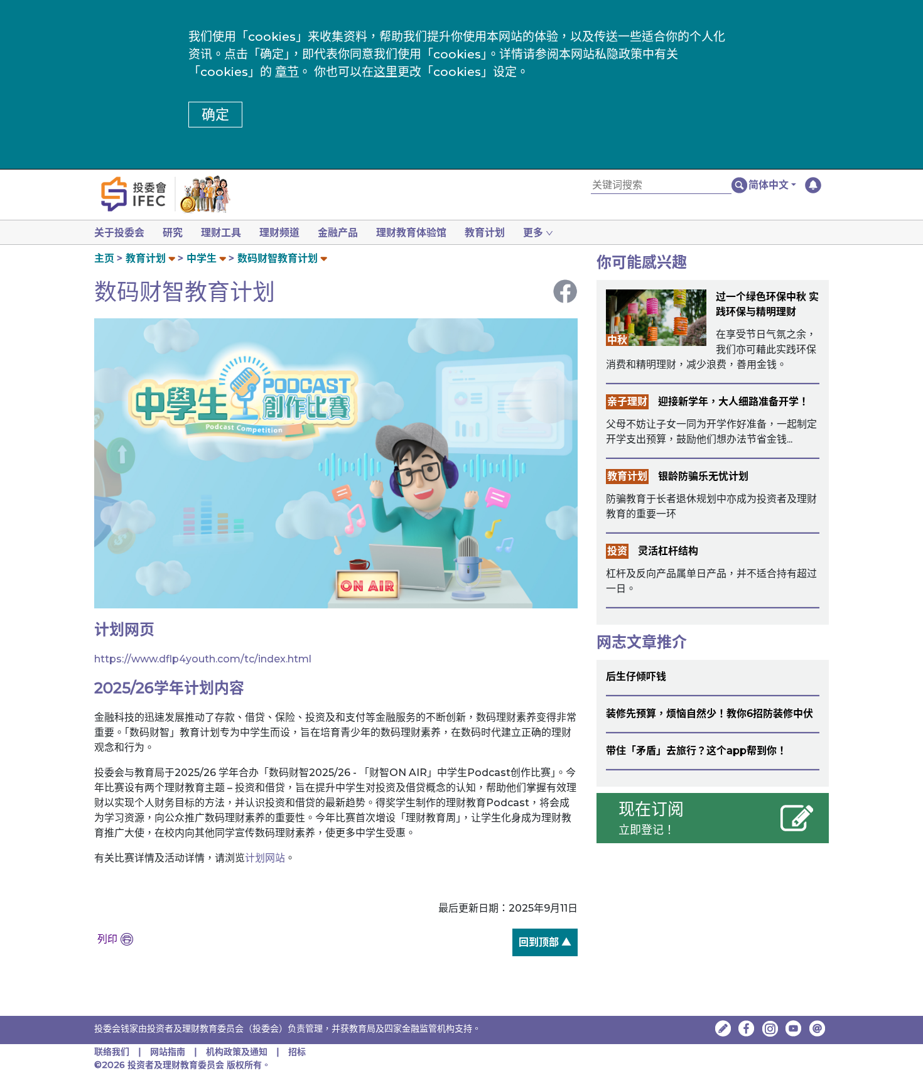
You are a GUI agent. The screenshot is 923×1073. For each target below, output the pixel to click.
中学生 (201, 258)
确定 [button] (215, 114)
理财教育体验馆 (411, 233)
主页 (104, 258)
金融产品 (338, 233)
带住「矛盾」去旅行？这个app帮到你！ (696, 751)
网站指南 (167, 1051)
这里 (385, 72)
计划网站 (265, 858)
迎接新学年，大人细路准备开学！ (733, 401)
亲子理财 (627, 401)
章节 (287, 72)
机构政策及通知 (236, 1051)
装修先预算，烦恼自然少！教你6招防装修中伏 (709, 714)
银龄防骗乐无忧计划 (703, 476)
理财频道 (279, 233)
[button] (772, 185)
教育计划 (485, 233)
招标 (297, 1051)
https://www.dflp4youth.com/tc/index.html (202, 659)
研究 (173, 233)
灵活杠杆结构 (668, 551)
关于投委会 (119, 233)
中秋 (617, 340)
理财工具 (221, 233)
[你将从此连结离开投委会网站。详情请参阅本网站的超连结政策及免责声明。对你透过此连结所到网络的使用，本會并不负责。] (746, 1028)
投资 (617, 551)
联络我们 (111, 1051)
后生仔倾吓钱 (636, 676)
